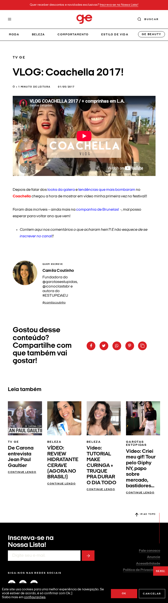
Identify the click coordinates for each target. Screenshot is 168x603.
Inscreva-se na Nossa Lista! (119, 5)
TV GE (19, 57)
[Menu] (9, 19)
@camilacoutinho (54, 302)
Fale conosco (149, 551)
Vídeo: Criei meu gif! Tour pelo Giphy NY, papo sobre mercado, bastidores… (141, 469)
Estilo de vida (114, 34)
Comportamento (73, 34)
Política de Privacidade (141, 570)
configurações (35, 597)
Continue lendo (22, 472)
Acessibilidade (148, 563)
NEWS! (160, 571)
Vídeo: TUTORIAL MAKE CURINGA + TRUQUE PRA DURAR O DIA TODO (101, 465)
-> (88, 555)
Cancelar (152, 594)
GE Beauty (151, 34)
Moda (14, 34)
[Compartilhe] (142, 345)
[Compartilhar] (91, 345)
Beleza (38, 34)
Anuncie (153, 557)
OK (124, 593)
